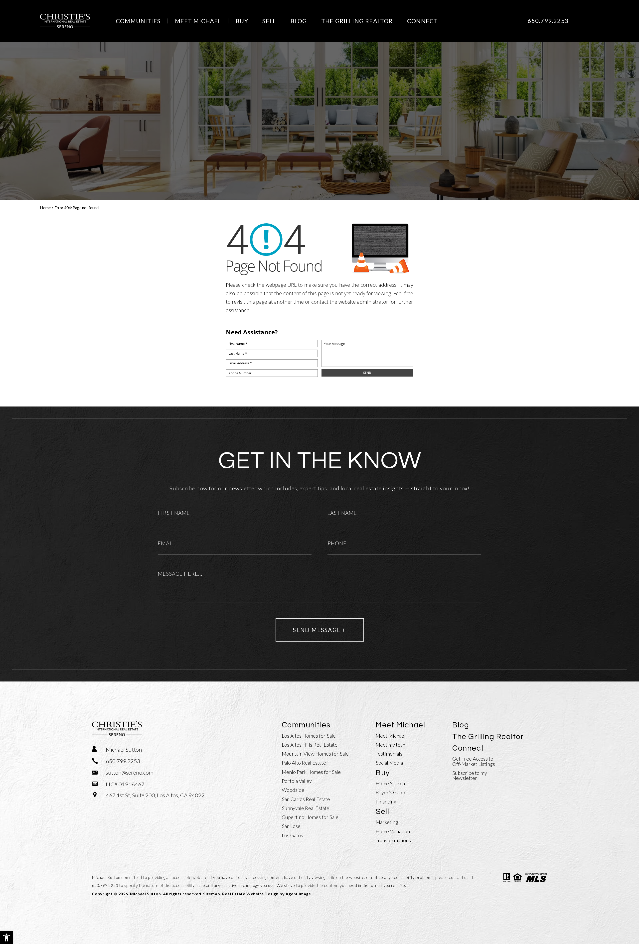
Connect (422, 20)
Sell (269, 20)
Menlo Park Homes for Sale (311, 771)
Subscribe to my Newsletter (469, 775)
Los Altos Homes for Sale (309, 735)
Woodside (293, 789)
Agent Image (298, 893)
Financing (386, 801)
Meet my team (391, 744)
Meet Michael (198, 20)
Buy (242, 20)
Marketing (387, 821)
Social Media (389, 762)
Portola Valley (297, 780)
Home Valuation (393, 831)
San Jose (291, 825)
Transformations (393, 840)
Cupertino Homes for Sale (310, 816)
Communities (138, 20)
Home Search (390, 783)
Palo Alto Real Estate (304, 762)
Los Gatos (292, 835)
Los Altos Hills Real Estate (309, 744)
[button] (6, 937)
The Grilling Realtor (357, 20)
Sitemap (211, 893)
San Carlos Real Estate (306, 799)
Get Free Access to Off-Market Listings (473, 761)
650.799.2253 (105, 885)
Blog (299, 20)
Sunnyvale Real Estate (305, 808)
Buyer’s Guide (391, 792)
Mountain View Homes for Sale (315, 753)
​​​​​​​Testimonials (389, 753)
